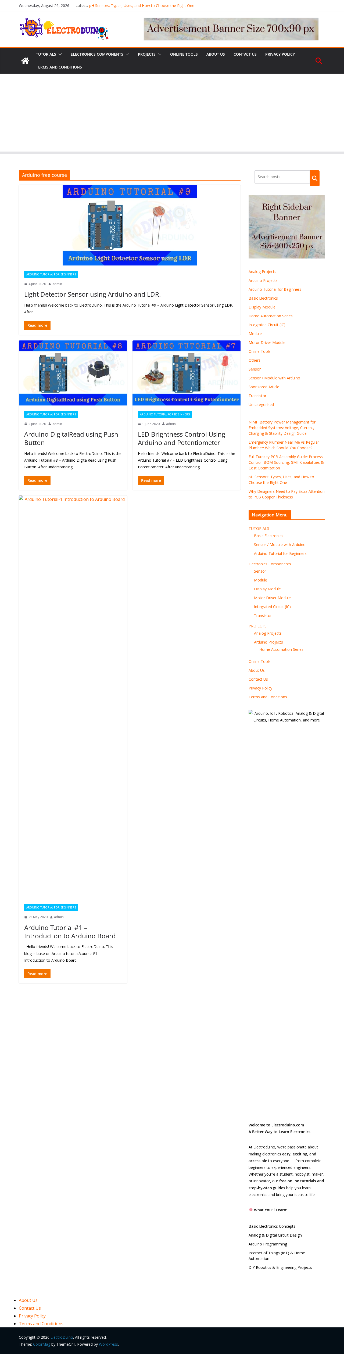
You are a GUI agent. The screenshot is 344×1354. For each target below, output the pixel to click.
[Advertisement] (172, 114)
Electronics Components (97, 54)
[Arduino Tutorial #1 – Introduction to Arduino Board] (73, 697)
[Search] (315, 178)
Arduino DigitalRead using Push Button (71, 438)
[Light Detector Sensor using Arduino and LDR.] (130, 225)
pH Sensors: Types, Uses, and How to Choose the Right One (141, 5)
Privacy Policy (280, 54)
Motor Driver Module (267, 342)
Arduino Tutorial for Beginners (51, 274)
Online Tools (184, 54)
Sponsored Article (264, 386)
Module (255, 333)
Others (254, 360)
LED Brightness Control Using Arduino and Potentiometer (181, 438)
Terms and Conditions (59, 67)
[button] (59, 54)
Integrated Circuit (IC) (267, 324)
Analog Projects (262, 271)
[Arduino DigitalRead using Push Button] (73, 372)
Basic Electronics (263, 298)
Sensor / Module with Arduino (274, 377)
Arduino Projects (263, 280)
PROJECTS (147, 54)
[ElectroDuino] (25, 60)
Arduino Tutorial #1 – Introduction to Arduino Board (70, 931)
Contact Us (245, 54)
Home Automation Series (271, 315)
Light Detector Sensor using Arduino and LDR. (92, 294)
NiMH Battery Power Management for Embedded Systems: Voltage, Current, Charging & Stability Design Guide (282, 427)
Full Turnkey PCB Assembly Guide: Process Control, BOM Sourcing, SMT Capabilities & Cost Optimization (286, 462)
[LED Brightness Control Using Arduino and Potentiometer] (186, 372)
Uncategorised (261, 404)
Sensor (255, 369)
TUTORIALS (46, 54)
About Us (215, 54)
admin (57, 284)
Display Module (262, 307)
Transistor (257, 395)
